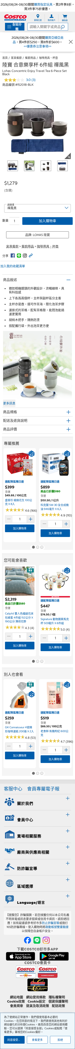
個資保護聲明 (58, 1001)
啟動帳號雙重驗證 (56, 927)
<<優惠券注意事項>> (37, 46)
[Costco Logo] (15, 17)
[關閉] (71, 42)
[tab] (37, 801)
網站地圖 (16, 997)
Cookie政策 (16, 1001)
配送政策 (58, 1006)
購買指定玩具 (43, 4)
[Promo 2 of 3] (37, 547)
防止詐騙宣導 (50, 923)
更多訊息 (9, 403)
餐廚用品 (30, 57)
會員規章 (16, 1006)
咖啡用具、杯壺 (48, 57)
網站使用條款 (36, 997)
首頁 (5, 57)
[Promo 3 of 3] (41, 547)
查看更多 (37, 1040)
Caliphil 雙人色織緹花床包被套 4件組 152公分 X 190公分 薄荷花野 (19, 617)
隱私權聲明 (57, 997)
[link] (12, 255)
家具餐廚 (16, 57)
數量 (5, 220)
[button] (64, 26)
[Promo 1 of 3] (33, 547)
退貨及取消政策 (37, 1006)
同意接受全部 (15, 1040)
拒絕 (60, 1040)
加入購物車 (47, 221)
